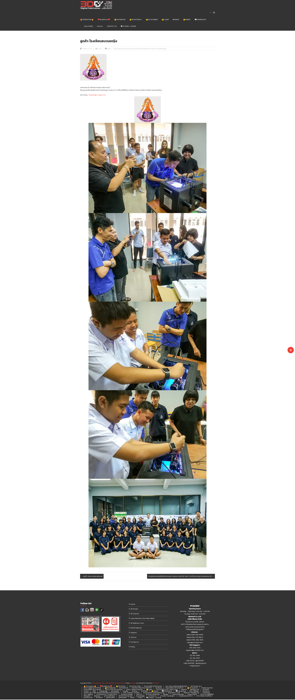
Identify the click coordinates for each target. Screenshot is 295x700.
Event (132, 697)
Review (165, 694)
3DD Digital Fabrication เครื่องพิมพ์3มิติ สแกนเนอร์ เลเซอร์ (108, 683)
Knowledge (140, 695)
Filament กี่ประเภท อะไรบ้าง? (142, 687)
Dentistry (206, 692)
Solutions (88, 26)
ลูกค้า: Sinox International (91, 576)
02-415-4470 (195, 658)
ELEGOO (206, 689)
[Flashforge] (162, 49)
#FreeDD (87, 695)
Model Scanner (207, 687)
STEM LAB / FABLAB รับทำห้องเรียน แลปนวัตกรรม (102, 692)
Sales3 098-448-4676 (194, 639)
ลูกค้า (109, 49)
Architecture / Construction (106, 694)
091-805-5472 (194, 647)
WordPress (156, 683)
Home (132, 604)
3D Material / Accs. (137, 623)
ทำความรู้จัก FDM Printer (153, 686)
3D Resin (158, 687)
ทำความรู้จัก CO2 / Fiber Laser (167, 689)
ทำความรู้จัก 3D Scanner (92, 689)
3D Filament (123, 687)
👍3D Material (135, 19)
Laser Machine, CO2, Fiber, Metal (142, 618)
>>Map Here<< (194, 665)
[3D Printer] (117, 49)
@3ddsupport (201, 663)
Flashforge (103, 691)
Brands (176, 19)
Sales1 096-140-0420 (195, 634)
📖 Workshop (200, 19)
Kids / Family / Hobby (131, 692)
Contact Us (112, 26)
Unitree (134, 691)
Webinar (97, 695)
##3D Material (136, 627)
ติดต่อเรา (99, 697)
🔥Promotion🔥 (87, 19)
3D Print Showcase (126, 695)
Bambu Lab (194, 689)
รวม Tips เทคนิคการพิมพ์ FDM (176, 686)
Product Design (127, 694)
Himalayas (133, 683)
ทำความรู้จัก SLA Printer (92, 687)
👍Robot (187, 19)
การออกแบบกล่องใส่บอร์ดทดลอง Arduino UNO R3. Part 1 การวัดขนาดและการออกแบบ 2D (181, 576)
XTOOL (86, 691)
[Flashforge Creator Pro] (151, 49)
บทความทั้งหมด (109, 695)
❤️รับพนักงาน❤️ (104, 19)
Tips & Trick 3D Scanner (114, 689)
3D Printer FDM (134, 686)
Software (144, 691)
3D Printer (134, 608)
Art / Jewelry (88, 694)
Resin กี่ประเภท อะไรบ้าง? (174, 687)
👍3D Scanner (152, 19)
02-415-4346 (195, 655)
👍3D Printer (119, 19)
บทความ (100, 26)
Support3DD (192, 694)
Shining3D (115, 691)
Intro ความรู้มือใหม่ (207, 694)
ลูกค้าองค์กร (110, 697)
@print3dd (200, 660)
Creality (125, 691)
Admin (99, 48)
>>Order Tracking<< (167, 695)
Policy (132, 646)
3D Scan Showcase (153, 694)
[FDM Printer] (139, 49)
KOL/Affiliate (194, 691)
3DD (94, 691)
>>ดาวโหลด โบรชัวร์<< (204, 695)
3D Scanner (134, 613)
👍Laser (165, 19)
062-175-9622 (197, 637)
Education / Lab (174, 692)
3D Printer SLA (196, 686)
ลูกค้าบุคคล (123, 697)
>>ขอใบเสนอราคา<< (185, 695)
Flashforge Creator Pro (97, 95)
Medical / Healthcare (191, 692)
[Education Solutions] (128, 49)
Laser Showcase (178, 694)
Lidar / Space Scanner (134, 689)
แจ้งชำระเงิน (88, 697)
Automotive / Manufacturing (153, 692)
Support (133, 632)
